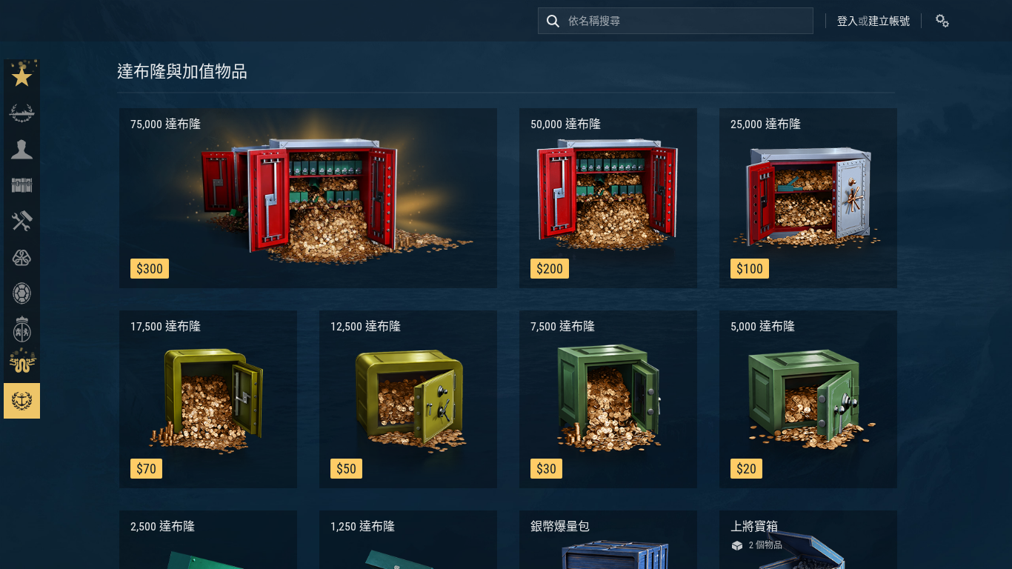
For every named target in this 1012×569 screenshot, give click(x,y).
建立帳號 (889, 21)
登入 (847, 21)
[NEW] (22, 77)
